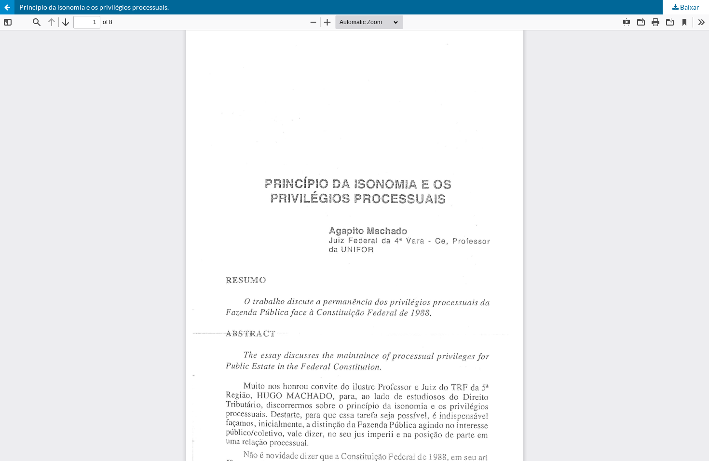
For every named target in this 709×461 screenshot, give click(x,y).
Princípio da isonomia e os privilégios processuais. (94, 7)
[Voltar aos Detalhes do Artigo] (7, 7)
